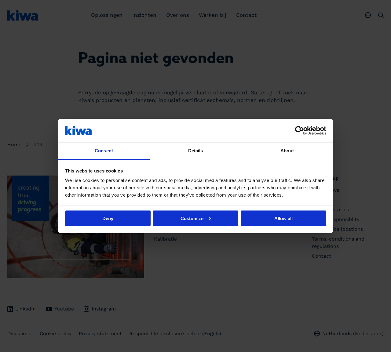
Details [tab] (195, 150)
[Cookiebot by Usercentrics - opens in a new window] (299, 130)
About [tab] (287, 150)
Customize (192, 218)
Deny (107, 218)
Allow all (283, 218)
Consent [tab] (104, 150)
